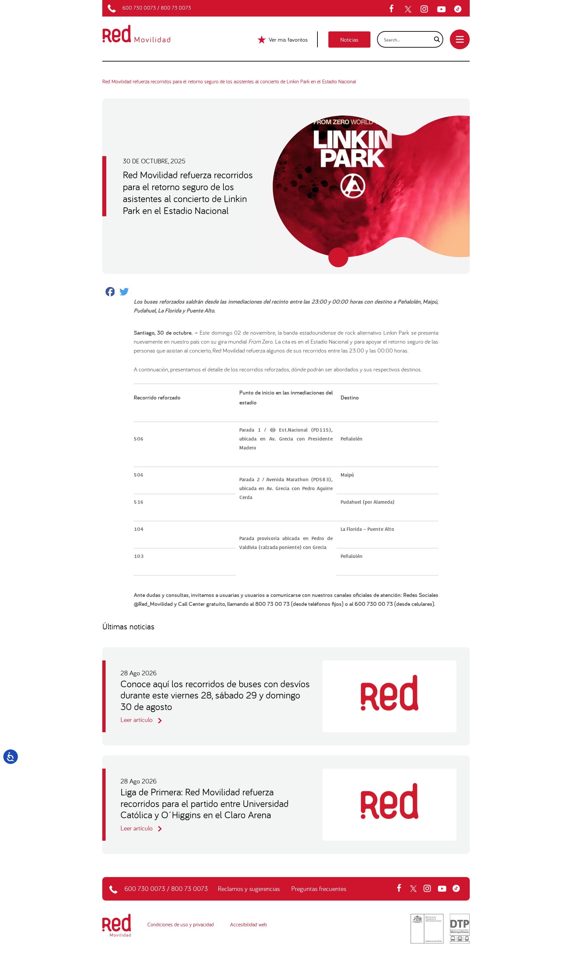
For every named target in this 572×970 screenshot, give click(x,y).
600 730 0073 (139, 7)
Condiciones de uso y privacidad (180, 924)
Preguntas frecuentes (318, 888)
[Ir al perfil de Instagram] (425, 9)
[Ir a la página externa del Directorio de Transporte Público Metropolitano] (460, 927)
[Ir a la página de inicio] (144, 29)
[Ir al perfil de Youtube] (442, 9)
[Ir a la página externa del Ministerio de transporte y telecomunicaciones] (427, 927)
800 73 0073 (176, 7)
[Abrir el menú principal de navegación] (460, 39)
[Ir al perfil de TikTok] (459, 9)
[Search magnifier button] (435, 39)
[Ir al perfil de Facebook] (393, 9)
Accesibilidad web (248, 924)
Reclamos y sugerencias (249, 888)
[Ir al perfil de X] (409, 9)
